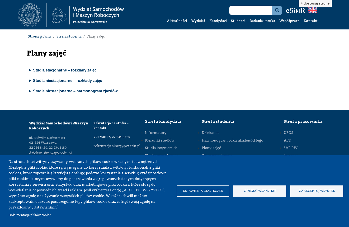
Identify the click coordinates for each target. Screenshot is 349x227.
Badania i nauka (262, 21)
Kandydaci (218, 21)
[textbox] (32, 15)
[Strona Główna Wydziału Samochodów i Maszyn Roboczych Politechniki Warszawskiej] (88, 15)
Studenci (238, 21)
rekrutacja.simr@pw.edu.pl (117, 146)
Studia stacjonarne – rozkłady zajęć (65, 70)
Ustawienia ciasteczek (203, 191)
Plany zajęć (211, 148)
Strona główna (39, 36)
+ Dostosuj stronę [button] (315, 3)
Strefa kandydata (163, 121)
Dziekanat (210, 133)
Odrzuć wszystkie (260, 191)
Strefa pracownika (303, 121)
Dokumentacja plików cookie (30, 215)
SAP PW (290, 148)
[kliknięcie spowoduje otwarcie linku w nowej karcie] (30, 15)
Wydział (198, 21)
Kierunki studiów (160, 140)
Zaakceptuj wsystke (317, 191)
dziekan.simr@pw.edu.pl (50, 153)
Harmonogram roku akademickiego (232, 140)
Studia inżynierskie (161, 148)
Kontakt (311, 21)
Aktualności (177, 21)
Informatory (156, 133)
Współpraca (289, 21)
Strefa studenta (69, 36)
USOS (288, 133)
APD (287, 140)
